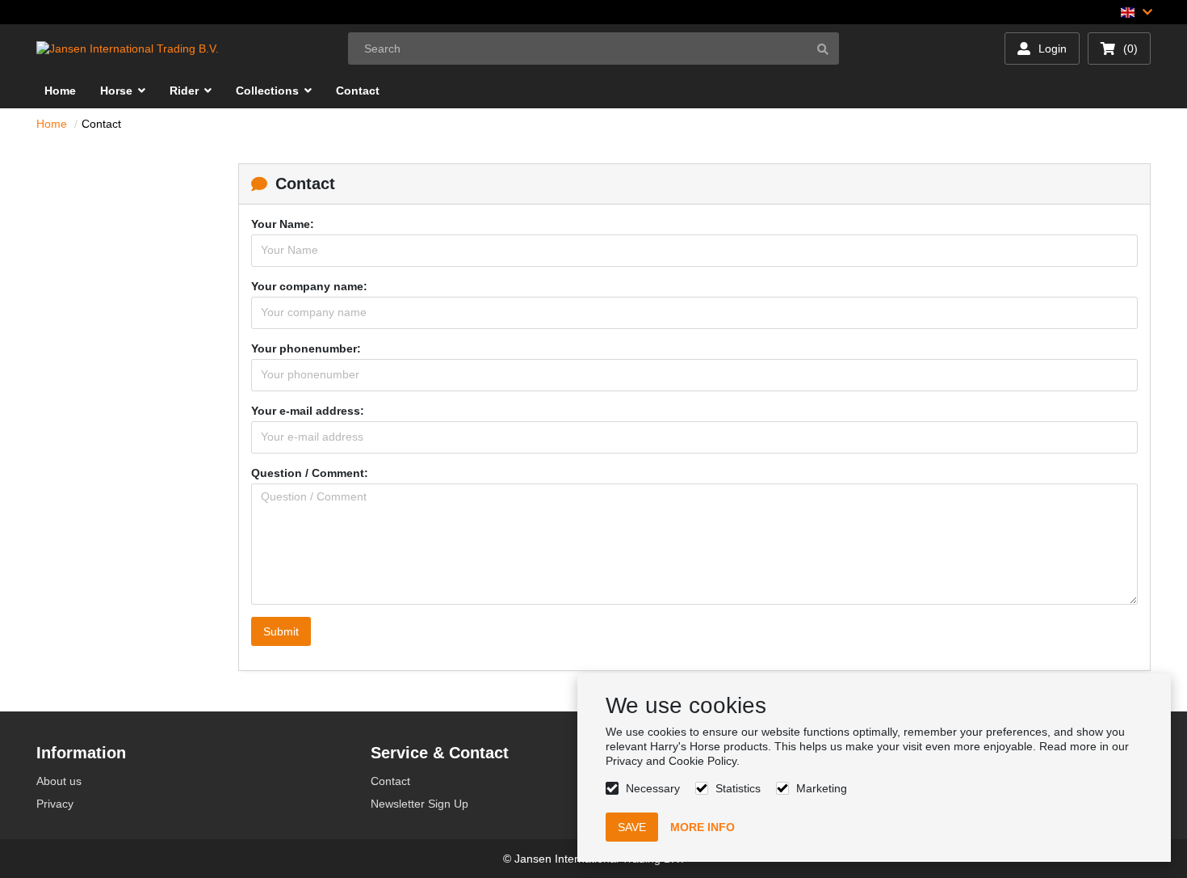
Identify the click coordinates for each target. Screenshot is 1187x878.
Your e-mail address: (307, 410)
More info (702, 827)
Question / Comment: (309, 472)
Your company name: (309, 286)
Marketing (821, 788)
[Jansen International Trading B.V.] (127, 48)
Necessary (653, 788)
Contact (101, 123)
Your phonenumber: (306, 348)
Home (51, 123)
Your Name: (282, 223)
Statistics (738, 788)
